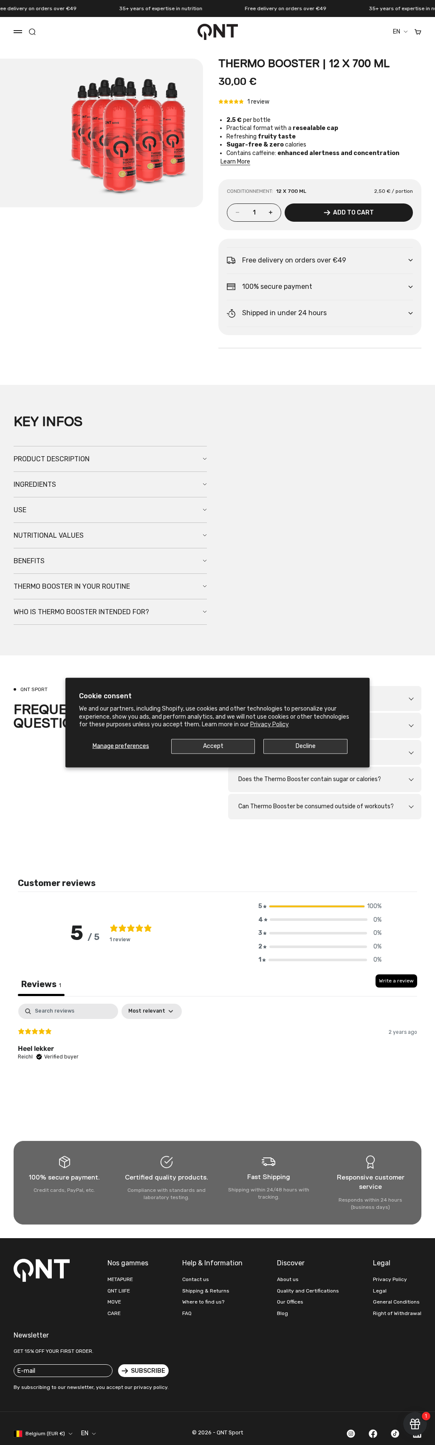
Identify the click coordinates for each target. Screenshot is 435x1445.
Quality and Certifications (308, 1291)
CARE (114, 1313)
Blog (282, 1313)
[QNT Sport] (43, 1270)
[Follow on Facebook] (373, 1433)
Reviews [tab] (41, 984)
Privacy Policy (269, 724)
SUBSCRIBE (148, 1370)
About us (288, 1279)
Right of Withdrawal (397, 1313)
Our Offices (290, 1302)
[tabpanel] (217, 1058)
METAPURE (120, 1279)
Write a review (396, 981)
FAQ (187, 1313)
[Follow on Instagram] (351, 1433)
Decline (306, 746)
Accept (213, 746)
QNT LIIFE (118, 1291)
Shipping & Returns (205, 1291)
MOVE (114, 1302)
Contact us (195, 1279)
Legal (380, 1291)
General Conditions (396, 1302)
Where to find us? (203, 1302)
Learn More (235, 161)
